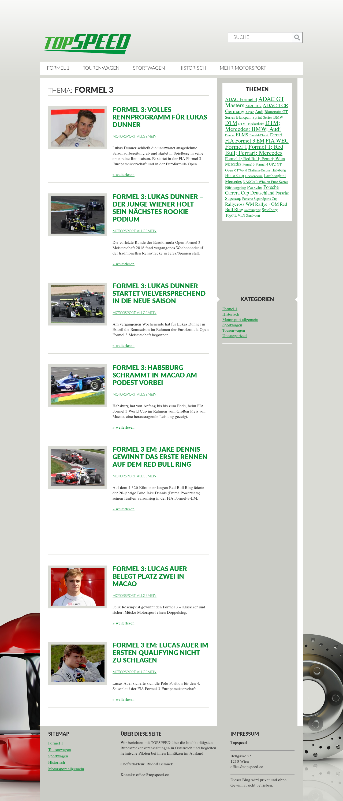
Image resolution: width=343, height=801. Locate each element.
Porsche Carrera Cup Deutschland (252, 190)
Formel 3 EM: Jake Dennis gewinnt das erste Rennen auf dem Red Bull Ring (160, 457)
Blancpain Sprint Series (254, 117)
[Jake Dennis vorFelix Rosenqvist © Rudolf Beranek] (77, 467)
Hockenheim (254, 176)
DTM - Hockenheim (251, 123)
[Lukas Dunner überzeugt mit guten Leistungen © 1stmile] (77, 214)
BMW (278, 117)
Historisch (192, 68)
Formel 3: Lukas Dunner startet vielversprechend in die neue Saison (159, 294)
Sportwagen (149, 68)
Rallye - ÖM (267, 204)
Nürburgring (235, 187)
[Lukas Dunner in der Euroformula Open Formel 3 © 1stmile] (77, 304)
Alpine (249, 112)
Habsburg (278, 170)
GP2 (272, 164)
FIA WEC (277, 140)
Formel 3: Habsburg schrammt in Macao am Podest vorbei (155, 375)
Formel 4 (262, 164)
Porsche (254, 187)
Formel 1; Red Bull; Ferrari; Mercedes (254, 149)
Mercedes (233, 181)
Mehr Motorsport (243, 68)
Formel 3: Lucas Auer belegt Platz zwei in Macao (150, 576)
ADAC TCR (253, 106)
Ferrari (276, 135)
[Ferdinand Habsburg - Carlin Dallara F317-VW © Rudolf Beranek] (77, 385)
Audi (259, 111)
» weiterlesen (124, 174)
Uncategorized (234, 335)
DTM (231, 122)
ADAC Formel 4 (241, 99)
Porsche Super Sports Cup (259, 198)
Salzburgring (252, 210)
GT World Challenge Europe (252, 170)
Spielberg (270, 209)
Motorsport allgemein (134, 137)
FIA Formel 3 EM (244, 140)
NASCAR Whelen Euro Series (265, 181)
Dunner (230, 135)
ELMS (242, 135)
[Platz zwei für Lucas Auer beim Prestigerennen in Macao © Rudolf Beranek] (77, 587)
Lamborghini (275, 175)
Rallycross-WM (239, 204)
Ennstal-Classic (259, 135)
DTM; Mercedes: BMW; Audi (253, 126)
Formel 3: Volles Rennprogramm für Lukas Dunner (160, 117)
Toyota (231, 215)
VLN (241, 215)
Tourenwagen (101, 68)
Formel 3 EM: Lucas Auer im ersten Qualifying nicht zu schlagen (160, 653)
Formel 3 (249, 164)
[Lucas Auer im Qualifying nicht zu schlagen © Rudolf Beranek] (77, 663)
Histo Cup (234, 175)
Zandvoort (253, 215)
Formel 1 (58, 68)
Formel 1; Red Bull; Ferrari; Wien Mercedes (255, 161)
